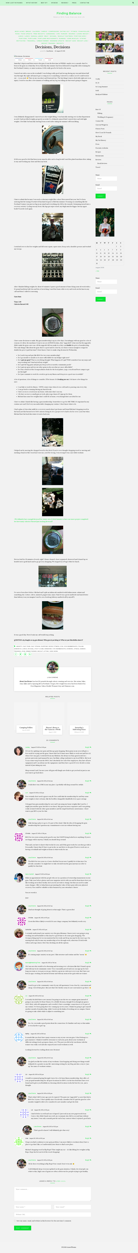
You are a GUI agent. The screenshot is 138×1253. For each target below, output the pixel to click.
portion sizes (80, 36)
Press (74, 2)
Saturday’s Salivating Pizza (79, 729)
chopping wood (47, 646)
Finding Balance (69, 13)
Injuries (72, 33)
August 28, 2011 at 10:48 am (45, 981)
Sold (97, 90)
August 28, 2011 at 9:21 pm (41, 1110)
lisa (58, 1181)
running (62, 38)
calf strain (35, 646)
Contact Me (84, 2)
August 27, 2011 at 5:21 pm (36, 792)
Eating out (65, 31)
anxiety (19, 646)
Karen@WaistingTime (32, 962)
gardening (50, 33)
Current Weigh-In (102, 125)
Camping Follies (26, 728)
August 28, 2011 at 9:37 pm (41, 917)
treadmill (31, 41)
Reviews (64, 2)
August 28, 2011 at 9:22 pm (50, 1126)
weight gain (71, 41)
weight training (48, 43)
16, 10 (97, 83)
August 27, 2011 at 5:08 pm (38, 747)
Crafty (98, 79)
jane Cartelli (29, 874)
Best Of (44, 2)
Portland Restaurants (48, 38)
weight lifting (43, 651)
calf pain (26, 646)
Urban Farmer (43, 41)
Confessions (54, 31)
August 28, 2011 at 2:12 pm (36, 1074)
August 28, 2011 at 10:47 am (44, 906)
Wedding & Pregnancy (105, 117)
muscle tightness (65, 36)
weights (60, 43)
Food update (26, 33)
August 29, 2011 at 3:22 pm (44, 1160)
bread (28, 31)
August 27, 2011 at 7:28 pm (39, 833)
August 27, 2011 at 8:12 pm (42, 874)
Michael (53, 36)
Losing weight (83, 33)
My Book (54, 2)
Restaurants (100, 156)
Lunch (27, 36)
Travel (98, 167)
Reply (87, 747)
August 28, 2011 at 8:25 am (36, 996)
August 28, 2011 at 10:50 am (45, 1058)
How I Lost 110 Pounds (14, 2)
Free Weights (39, 33)
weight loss (82, 41)
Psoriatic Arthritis (102, 148)
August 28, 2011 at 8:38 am (38, 1033)
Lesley (27, 747)
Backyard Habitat (101, 94)
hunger (64, 33)
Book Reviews (102, 163)
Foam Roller (84, 31)
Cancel (63, 1181)
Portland (32, 38)
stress (76, 648)
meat (46, 36)
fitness (74, 31)
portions (23, 38)
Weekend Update (57, 41)
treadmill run (19, 651)
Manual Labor (37, 36)
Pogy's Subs (39, 648)
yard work (54, 651)
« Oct (97, 271)
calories (36, 31)
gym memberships (70, 646)
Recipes (98, 152)
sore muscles (73, 38)
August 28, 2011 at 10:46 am (45, 857)
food (17, 33)
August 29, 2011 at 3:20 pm (37, 1138)
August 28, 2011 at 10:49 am (45, 1019)
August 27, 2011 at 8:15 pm (39, 929)
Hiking (99, 113)
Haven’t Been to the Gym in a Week (52, 729)
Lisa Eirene (49, 51)
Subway (83, 648)
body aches (20, 31)
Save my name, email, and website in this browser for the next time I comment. (44, 1221)
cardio (44, 31)
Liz (26, 996)
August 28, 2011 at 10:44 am (45, 781)
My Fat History (31, 2)
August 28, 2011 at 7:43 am (49, 962)
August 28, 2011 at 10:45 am (45, 819)
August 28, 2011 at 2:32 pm (44, 1093)
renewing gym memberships (55, 648)
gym (58, 33)
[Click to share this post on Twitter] (20, 654)
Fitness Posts (100, 129)
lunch (20, 36)
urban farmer (31, 651)
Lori (26, 793)
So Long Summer (102, 87)
